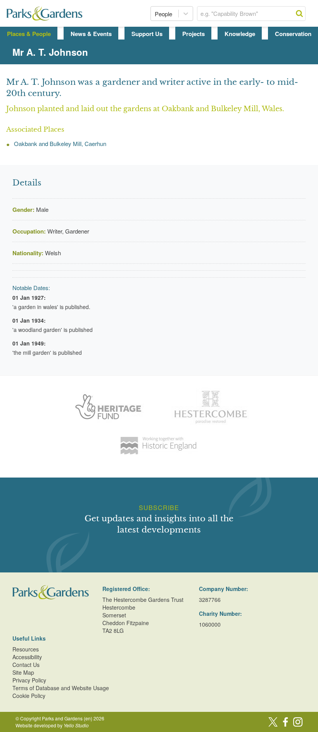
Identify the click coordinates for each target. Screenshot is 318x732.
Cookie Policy (28, 695)
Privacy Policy (29, 680)
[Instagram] (297, 722)
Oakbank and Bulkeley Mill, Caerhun (60, 143)
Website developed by (52, 725)
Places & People (29, 33)
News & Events (91, 33)
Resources (25, 649)
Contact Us (26, 664)
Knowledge (240, 33)
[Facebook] (285, 722)
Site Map (23, 672)
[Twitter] (273, 722)
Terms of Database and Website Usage (60, 688)
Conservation (293, 33)
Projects (193, 33)
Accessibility (27, 657)
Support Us (146, 33)
